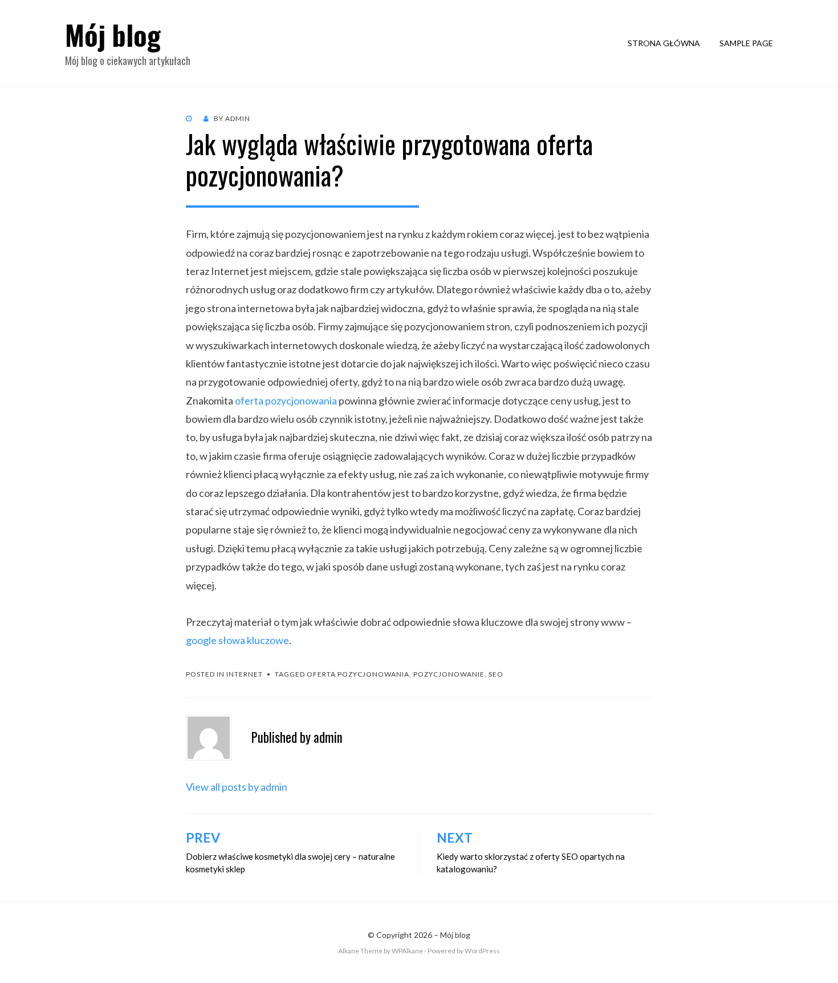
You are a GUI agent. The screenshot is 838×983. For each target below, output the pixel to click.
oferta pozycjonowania (286, 400)
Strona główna (664, 43)
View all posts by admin (236, 786)
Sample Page (746, 43)
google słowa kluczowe (237, 640)
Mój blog (113, 34)
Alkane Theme (360, 950)
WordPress (482, 950)
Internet (244, 674)
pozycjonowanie (449, 674)
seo (496, 674)
